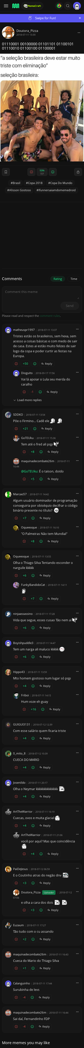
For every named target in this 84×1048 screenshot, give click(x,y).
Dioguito (26, 373)
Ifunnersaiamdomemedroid (57, 190)
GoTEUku (27, 438)
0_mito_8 (19, 753)
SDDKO (18, 414)
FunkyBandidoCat (33, 585)
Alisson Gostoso (20, 190)
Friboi (25, 695)
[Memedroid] (15, 6)
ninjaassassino (22, 614)
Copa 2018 (35, 183)
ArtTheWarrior (22, 811)
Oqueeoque (29, 527)
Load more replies (29, 400)
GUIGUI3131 (21, 724)
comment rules (50, 316)
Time (74, 279)
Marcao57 (20, 494)
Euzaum (18, 925)
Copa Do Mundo (61, 183)
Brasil (16, 183)
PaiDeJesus (20, 869)
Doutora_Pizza (27, 30)
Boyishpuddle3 (23, 643)
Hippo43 (19, 672)
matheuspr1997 (24, 330)
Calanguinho (21, 983)
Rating (58, 279)
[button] (68, 6)
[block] (79, 32)
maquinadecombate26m (37, 461)
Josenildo (19, 782)
